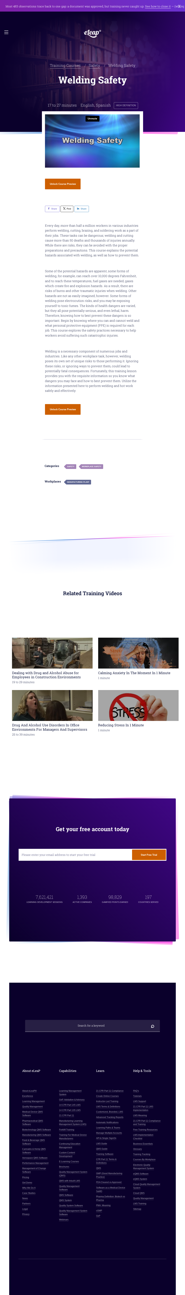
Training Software (104, 1154)
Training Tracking (141, 1154)
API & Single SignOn (106, 1138)
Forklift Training (66, 1129)
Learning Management (33, 1101)
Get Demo (27, 1182)
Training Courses (65, 65)
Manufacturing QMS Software (36, 1135)
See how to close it (158, 6)
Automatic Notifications (107, 1122)
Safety (94, 65)
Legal (25, 1209)
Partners (26, 1204)
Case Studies (28, 1193)
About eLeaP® (29, 1091)
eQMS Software (141, 1174)
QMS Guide (101, 1149)
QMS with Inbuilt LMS (69, 1181)
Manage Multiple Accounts (109, 1133)
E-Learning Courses (69, 1161)
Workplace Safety (91, 466)
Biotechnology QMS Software (36, 1129)
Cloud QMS (139, 1193)
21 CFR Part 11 (66, 1115)
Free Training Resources (145, 1129)
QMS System (65, 1200)
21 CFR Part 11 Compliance (110, 1091)
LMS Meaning (140, 1115)
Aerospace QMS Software (35, 1158)
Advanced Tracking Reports (109, 1117)
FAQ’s (136, 1091)
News (25, 1198)
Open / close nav (6, 32)
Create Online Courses (107, 1096)
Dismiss (179, 6)
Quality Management (32, 1106)
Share (54, 209)
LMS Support (139, 1101)
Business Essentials (143, 1144)
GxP (98, 1216)
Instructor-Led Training (107, 1101)
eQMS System (140, 1179)
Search (153, 1025)
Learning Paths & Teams (108, 1127)
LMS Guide (101, 1143)
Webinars (64, 1219)
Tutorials (137, 1096)
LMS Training (139, 1204)
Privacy (25, 1214)
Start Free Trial (149, 855)
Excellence (27, 1096)
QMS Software (66, 1195)
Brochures (64, 1166)
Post (69, 209)
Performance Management (35, 1163)
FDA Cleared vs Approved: (109, 1182)
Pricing (25, 1177)
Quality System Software (71, 1205)
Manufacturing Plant (78, 482)
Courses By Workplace (144, 1159)
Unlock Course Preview (63, 184)
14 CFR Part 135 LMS (70, 1110)
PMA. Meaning (103, 1205)
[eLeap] (92, 34)
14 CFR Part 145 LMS (70, 1105)
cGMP (99, 1210)
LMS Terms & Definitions (108, 1106)
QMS (98, 1168)
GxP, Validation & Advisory (72, 1099)
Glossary (137, 1149)
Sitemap (137, 1209)
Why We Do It (28, 1188)
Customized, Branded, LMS (109, 1112)
